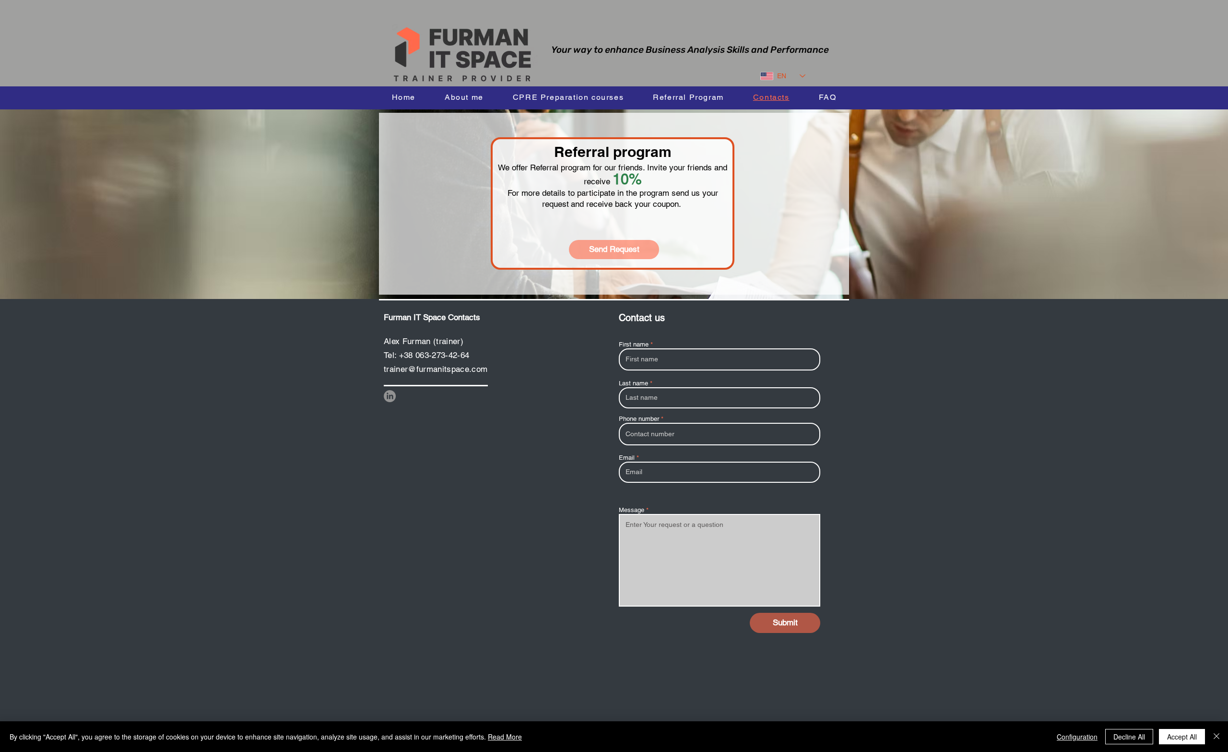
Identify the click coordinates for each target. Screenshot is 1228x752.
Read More (505, 736)
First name (634, 344)
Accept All (1182, 736)
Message (631, 510)
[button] (568, 97)
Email (627, 457)
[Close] (1216, 736)
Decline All (1129, 736)
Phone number (639, 419)
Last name (633, 383)
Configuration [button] (1077, 736)
